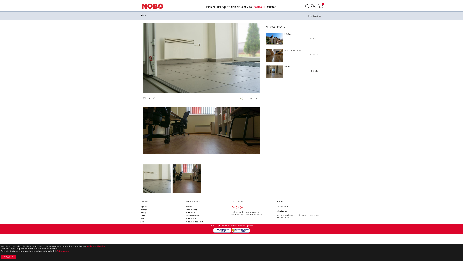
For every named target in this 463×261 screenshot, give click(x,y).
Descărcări (189, 207)
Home (310, 16)
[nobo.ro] (153, 6)
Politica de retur (191, 213)
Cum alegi (143, 213)
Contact (142, 222)
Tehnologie (143, 210)
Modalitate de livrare (192, 216)
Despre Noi (143, 207)
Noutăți (142, 219)
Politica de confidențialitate (195, 222)
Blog (314, 16)
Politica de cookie (191, 219)
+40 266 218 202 (283, 207)
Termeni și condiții (191, 210)
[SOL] (222, 230)
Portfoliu (143, 216)
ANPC (212, 226)
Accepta (8, 257)
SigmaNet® (249, 226)
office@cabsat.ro (282, 211)
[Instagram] (237, 209)
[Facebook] (233, 209)
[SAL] (241, 230)
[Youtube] (241, 209)
